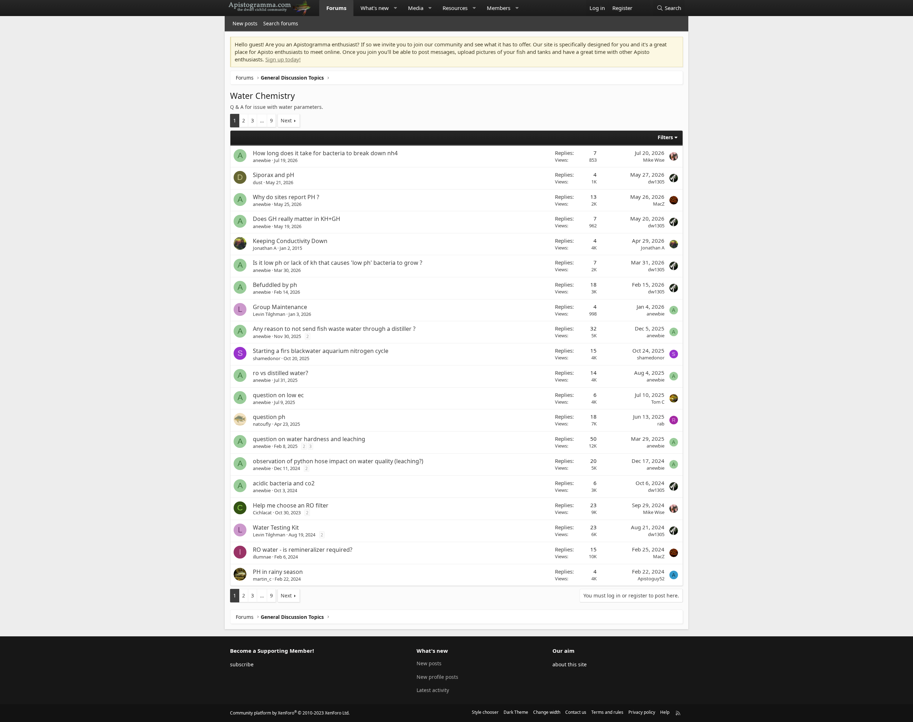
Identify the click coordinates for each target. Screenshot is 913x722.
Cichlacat (262, 512)
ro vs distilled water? (280, 373)
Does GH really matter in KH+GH (296, 219)
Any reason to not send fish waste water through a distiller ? (334, 329)
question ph (269, 417)
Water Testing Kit (276, 527)
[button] (395, 8)
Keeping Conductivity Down (290, 241)
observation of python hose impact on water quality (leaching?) (338, 461)
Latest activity (433, 690)
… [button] (262, 120)
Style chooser (485, 712)
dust (257, 182)
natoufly (262, 424)
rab (660, 423)
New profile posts (437, 676)
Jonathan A (264, 248)
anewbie (262, 160)
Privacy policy (641, 712)
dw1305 (656, 181)
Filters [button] (665, 137)
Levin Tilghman (269, 314)
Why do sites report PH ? (286, 197)
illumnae (262, 557)
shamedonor (266, 358)
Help (664, 712)
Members (498, 7)
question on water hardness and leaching (309, 439)
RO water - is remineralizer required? (302, 550)
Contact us (575, 712)
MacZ (658, 204)
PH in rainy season (278, 572)
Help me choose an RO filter (290, 505)
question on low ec (278, 395)
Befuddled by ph (275, 285)
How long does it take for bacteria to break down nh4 (325, 153)
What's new (375, 7)
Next (286, 120)
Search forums (280, 23)
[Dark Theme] (643, 8)
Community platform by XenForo (290, 713)
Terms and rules (607, 712)
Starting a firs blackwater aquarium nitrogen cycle (320, 351)
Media (415, 7)
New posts (245, 23)
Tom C (657, 402)
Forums (336, 7)
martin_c (262, 579)
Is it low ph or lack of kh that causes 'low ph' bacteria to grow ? (337, 263)
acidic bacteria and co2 (284, 483)
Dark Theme (516, 712)
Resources (455, 7)
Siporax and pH (273, 175)
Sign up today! (283, 59)
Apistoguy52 (651, 578)
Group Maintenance (280, 307)
